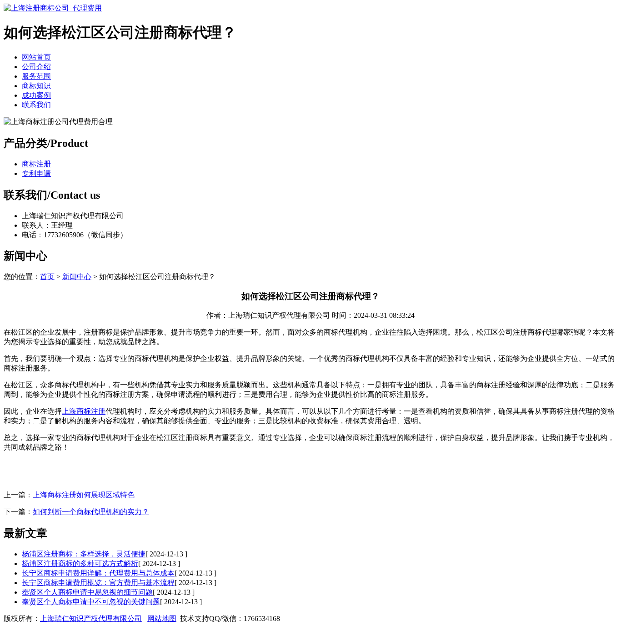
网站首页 (36, 57)
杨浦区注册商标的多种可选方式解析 (80, 563)
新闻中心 (76, 276)
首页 (47, 276)
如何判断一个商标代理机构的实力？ (91, 512)
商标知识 (36, 86)
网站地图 (161, 618)
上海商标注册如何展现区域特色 (84, 495)
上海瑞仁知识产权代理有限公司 (91, 618)
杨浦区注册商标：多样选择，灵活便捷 (83, 554)
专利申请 (36, 173)
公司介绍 (36, 66)
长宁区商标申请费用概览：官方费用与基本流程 (98, 582)
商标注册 (36, 164)
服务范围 (36, 76)
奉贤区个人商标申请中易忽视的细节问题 (87, 592)
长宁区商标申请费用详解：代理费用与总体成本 (98, 573)
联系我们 (36, 105)
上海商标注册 (83, 411)
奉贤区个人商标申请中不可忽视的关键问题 (91, 602)
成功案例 (36, 95)
